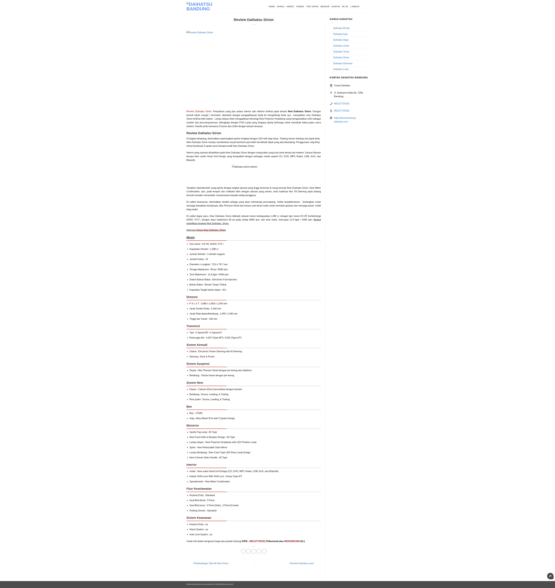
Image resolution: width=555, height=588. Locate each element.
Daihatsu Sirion (341, 57)
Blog (345, 6)
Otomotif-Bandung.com (224, 584)
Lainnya (354, 6)
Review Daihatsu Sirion (199, 111)
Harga (280, 6)
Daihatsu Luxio (341, 69)
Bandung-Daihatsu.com (195, 584)
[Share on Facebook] (243, 551)
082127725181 (342, 103)
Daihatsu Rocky (341, 28)
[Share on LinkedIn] (264, 551)
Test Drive (312, 6)
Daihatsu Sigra (341, 40)
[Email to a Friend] (253, 551)
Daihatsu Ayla (340, 34)
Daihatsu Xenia (341, 46)
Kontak (335, 6)
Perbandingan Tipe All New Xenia (210, 563)
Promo (300, 6)
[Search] (367, 7)
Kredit (290, 6)
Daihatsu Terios (341, 51)
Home (272, 6)
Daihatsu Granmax (343, 63)
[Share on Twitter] (248, 551)
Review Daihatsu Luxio (302, 563)
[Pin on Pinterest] (259, 551)
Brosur (325, 6)
